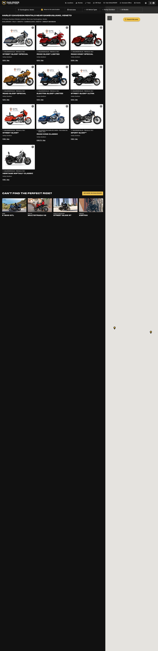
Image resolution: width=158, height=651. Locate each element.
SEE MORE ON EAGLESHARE (92, 193)
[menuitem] (69, 3)
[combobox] (28, 10)
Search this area (132, 19)
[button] (18, 44)
